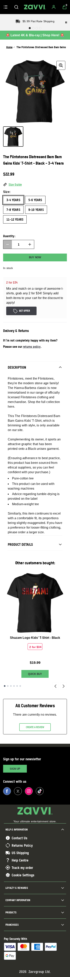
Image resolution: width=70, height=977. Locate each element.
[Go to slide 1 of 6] (4, 686)
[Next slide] (63, 685)
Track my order (22, 867)
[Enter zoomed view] (60, 65)
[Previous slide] (55, 685)
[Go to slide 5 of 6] (17, 686)
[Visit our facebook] (7, 791)
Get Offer (24, 310)
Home (9, 47)
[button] (35, 184)
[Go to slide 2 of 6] (8, 686)
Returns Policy (22, 845)
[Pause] (66, 22)
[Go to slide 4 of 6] (14, 686)
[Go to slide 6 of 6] (20, 686)
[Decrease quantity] (7, 244)
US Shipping (20, 853)
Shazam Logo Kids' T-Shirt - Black (35, 637)
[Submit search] (16, 7)
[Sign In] (53, 7)
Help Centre (20, 860)
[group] (35, 91)
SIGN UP (15, 768)
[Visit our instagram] (29, 791)
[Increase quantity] (29, 244)
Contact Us (19, 838)
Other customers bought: (35, 562)
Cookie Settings (23, 875)
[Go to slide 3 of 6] (11, 686)
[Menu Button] (5, 7)
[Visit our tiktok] (40, 791)
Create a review (35, 727)
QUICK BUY (35, 674)
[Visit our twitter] (18, 791)
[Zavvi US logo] (35, 7)
